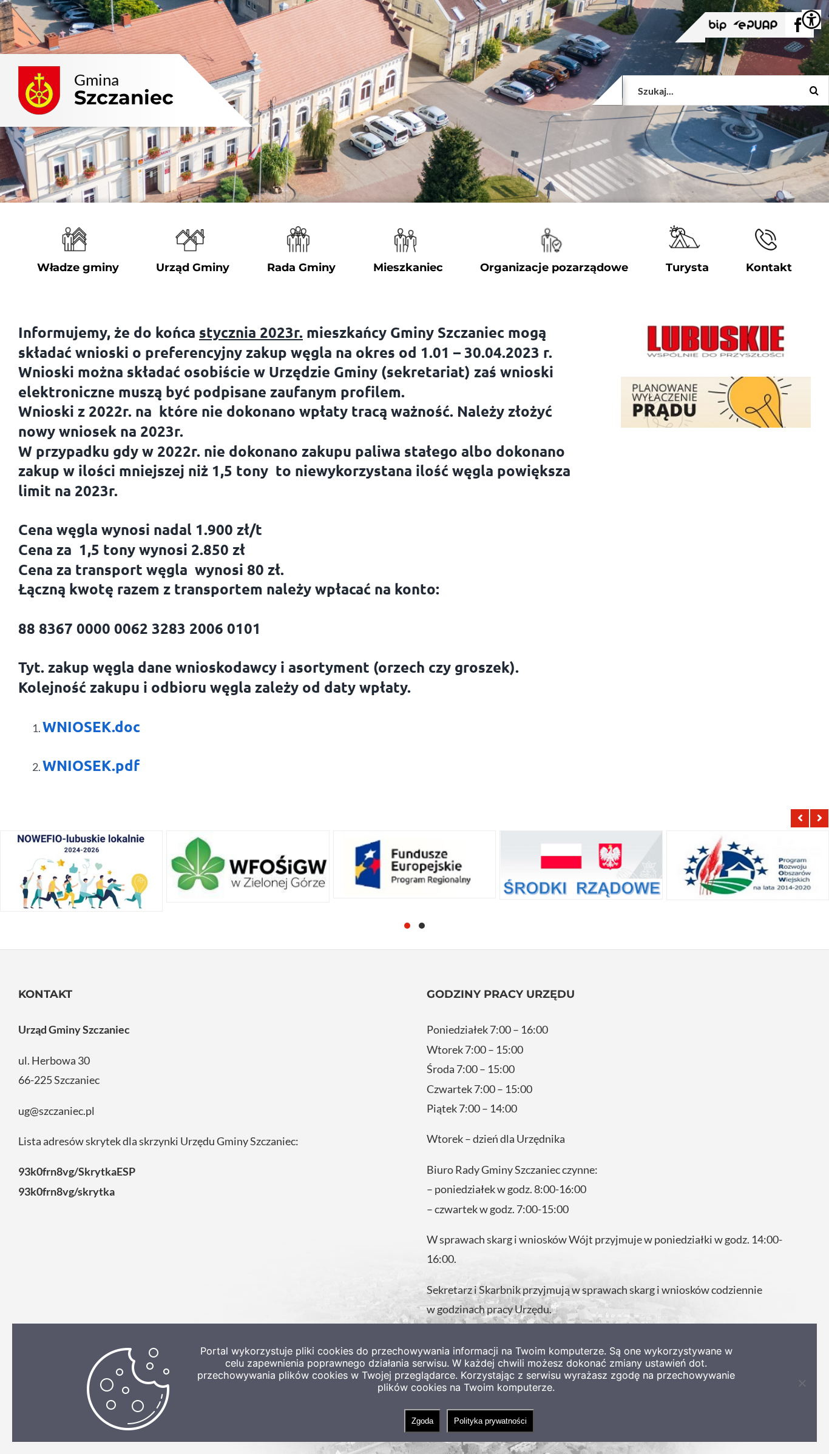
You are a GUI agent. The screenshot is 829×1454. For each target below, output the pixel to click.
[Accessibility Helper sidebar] (811, 19)
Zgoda (422, 1420)
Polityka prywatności (490, 1420)
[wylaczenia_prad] (716, 402)
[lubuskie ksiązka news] (716, 340)
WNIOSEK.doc (91, 726)
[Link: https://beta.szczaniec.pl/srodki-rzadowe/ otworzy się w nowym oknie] (580, 865)
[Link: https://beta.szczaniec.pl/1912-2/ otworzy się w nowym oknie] (414, 864)
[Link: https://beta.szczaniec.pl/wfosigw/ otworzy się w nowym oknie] (247, 866)
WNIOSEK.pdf (91, 765)
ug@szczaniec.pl (56, 1110)
